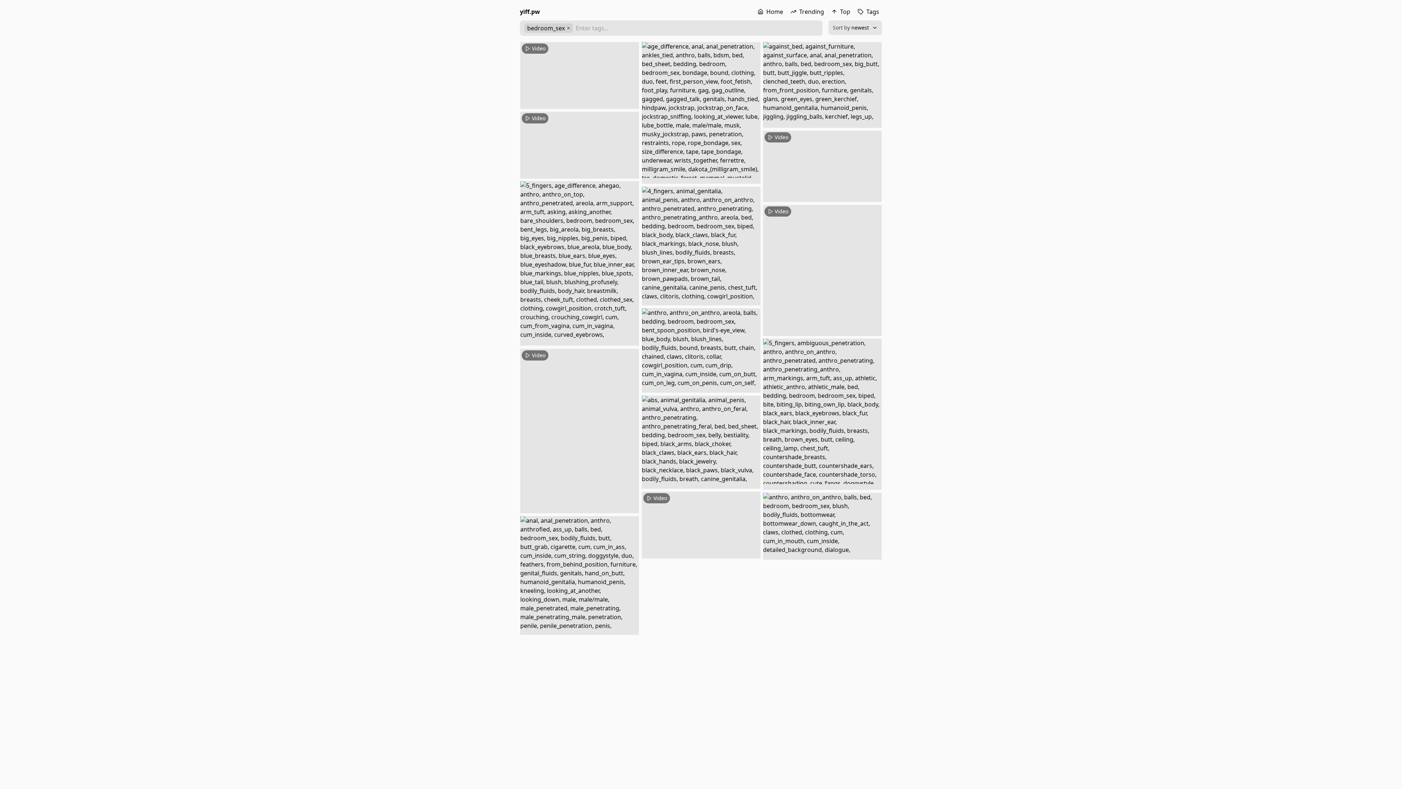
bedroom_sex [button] (546, 28)
